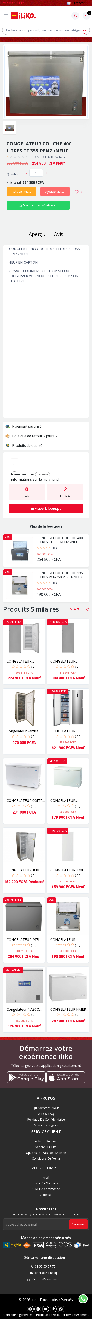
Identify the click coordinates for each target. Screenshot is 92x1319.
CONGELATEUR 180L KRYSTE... (23, 870)
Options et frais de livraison (46, 1153)
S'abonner (78, 1224)
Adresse (46, 1195)
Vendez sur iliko (14, 3)
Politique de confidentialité (46, 1119)
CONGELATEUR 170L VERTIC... (67, 870)
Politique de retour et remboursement (62, 1315)
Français (79, 3)
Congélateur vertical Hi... (23, 731)
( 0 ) (54, 548)
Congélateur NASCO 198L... (23, 1009)
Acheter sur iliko (46, 1141)
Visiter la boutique (47, 508)
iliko (33, 1300)
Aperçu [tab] (37, 234)
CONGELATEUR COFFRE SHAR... (26, 800)
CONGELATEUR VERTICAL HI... (62, 731)
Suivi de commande (46, 1189)
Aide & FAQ (46, 1114)
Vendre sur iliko (46, 1147)
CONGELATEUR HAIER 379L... (68, 1009)
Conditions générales (18, 1315)
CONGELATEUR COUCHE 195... (62, 939)
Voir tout (78, 609)
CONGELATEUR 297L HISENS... (23, 939)
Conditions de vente (46, 1158)
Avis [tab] (58, 234)
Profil (46, 1177)
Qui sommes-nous (46, 1108)
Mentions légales (46, 1125)
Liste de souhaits (46, 1183)
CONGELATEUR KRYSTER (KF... (62, 800)
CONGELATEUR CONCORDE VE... (19, 661)
